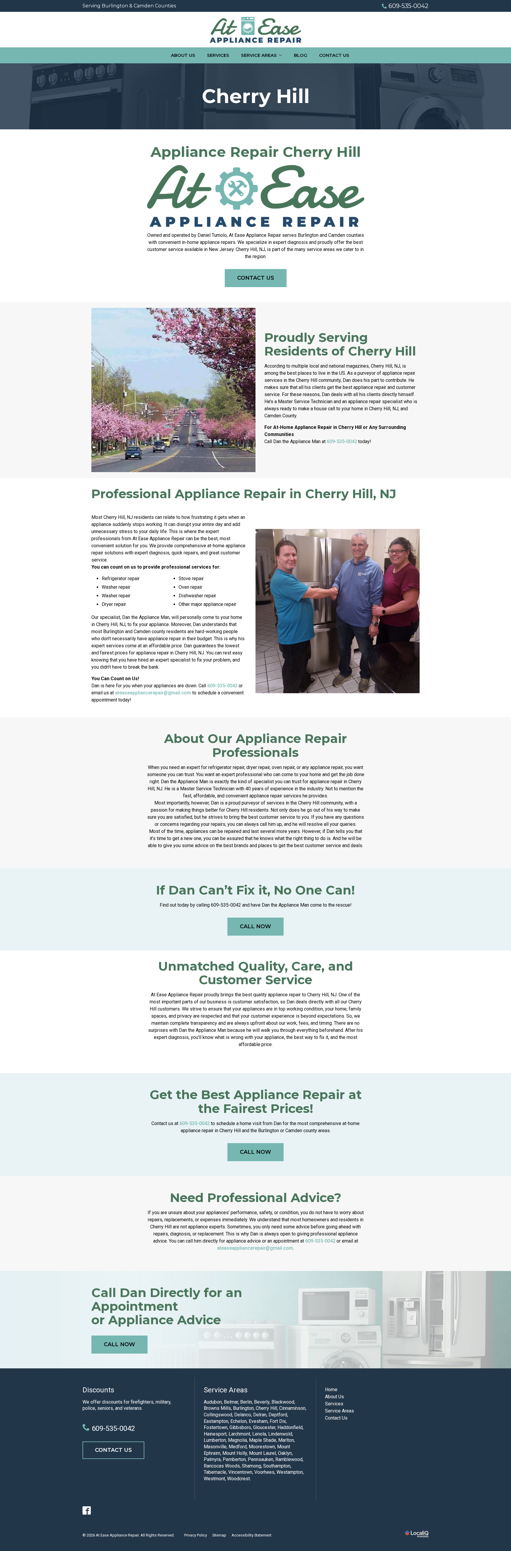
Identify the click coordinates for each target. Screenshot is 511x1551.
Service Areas (259, 55)
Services (218, 55)
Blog (300, 55)
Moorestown (262, 1446)
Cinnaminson (292, 1408)
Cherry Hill (256, 96)
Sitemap (219, 1535)
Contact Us (334, 55)
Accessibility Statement (251, 1535)
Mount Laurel (262, 1453)
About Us (183, 55)
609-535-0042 (408, 5)
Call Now (255, 926)
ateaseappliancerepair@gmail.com (153, 693)
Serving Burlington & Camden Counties (129, 6)
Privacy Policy (195, 1535)
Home (331, 1389)
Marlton (286, 1440)
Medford (238, 1446)
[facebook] (86, 1510)
